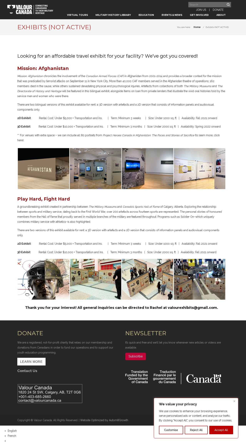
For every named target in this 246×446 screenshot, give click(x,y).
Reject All (196, 430)
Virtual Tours (77, 14)
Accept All (221, 430)
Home (197, 27)
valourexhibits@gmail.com (192, 308)
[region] (196, 418)
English (12, 430)
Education (146, 14)
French (12, 435)
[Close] (234, 401)
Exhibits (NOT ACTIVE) (217, 27)
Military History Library (113, 14)
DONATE (218, 9)
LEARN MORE (31, 361)
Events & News (172, 14)
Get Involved (199, 14)
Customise (171, 430)
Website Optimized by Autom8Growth (104, 420)
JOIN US (201, 9)
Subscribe (136, 356)
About (221, 14)
